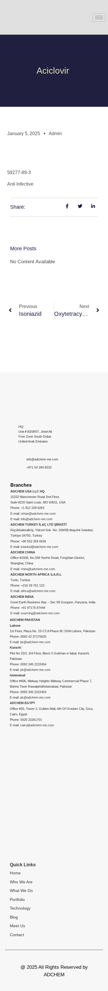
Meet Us (17, 925)
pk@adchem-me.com (35, 642)
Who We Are (21, 882)
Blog (14, 917)
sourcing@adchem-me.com (40, 613)
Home (15, 873)
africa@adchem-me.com (38, 591)
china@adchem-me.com (38, 569)
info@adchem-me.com (36, 519)
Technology (20, 908)
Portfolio (17, 899)
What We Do (21, 890)
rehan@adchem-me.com (38, 513)
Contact (17, 934)
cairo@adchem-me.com (37, 725)
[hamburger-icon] (98, 17)
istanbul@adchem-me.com (39, 546)
